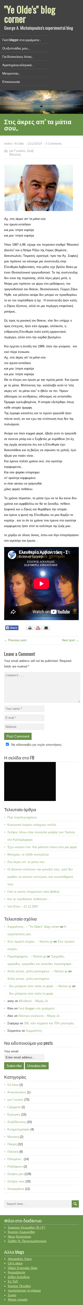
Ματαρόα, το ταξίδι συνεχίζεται (28, 854)
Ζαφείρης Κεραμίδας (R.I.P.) (26, 1227)
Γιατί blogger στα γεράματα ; (21, 39)
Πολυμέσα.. (15, 1159)
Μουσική (13, 1137)
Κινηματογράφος (18, 1129)
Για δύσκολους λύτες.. (17, 56)
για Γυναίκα (17, 151)
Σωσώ (12, 1295)
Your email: (11, 1051)
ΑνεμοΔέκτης (16, 1272)
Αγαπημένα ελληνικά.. (17, 64)
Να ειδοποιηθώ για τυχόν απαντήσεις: (36, 744)
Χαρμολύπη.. (34, 1030)
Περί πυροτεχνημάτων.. (23, 817)
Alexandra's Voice (20, 1259)
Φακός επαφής (18, 1299)
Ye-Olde (19, 143)
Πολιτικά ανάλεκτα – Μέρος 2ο (39, 1016)
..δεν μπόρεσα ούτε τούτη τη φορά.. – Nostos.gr (39, 986)
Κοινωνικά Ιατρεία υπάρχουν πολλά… (33, 825)
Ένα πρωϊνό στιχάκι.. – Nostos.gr (30, 941)
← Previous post (15, 640)
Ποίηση (12, 1144)
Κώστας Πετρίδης (19, 1286)
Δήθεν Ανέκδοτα (19, 1277)
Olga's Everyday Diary (23, 1268)
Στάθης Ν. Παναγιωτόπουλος (27, 1241)
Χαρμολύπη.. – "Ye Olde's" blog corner (33, 926)
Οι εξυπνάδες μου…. (16, 48)
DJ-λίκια (12, 1085)
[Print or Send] (39, 629)
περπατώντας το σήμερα (24, 1290)
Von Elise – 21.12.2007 (22, 906)
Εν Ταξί (13, 1281)
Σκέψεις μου (15, 1174)
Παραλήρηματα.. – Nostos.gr (26, 956)
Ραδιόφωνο (15, 1166)
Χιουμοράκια (15, 1189)
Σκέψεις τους (15, 1181)
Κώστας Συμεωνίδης (21, 1232)
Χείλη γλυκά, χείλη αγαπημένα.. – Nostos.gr (37, 971)
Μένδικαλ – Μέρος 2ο (33, 1001)
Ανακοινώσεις (16, 1092)
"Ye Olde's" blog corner (29, 14)
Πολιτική (12, 1151)
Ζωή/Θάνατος (16, 1122)
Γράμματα (14, 1107)
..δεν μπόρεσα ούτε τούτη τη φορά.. (31, 993)
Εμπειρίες (13, 1114)
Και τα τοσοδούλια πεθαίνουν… (28, 899)
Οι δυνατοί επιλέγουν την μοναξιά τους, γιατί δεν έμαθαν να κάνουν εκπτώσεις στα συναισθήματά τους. (40, 877)
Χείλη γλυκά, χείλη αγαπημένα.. (29, 978)
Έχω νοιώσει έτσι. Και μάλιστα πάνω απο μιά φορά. (42, 847)
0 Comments (54, 143)
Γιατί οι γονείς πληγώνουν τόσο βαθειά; (33, 891)
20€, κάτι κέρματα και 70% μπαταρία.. (49, 1023)
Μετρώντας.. (11, 73)
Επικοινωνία (11, 81)
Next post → (70, 640)
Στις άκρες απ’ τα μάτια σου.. (26, 862)
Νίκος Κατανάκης (19, 1236)
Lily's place (15, 1263)
